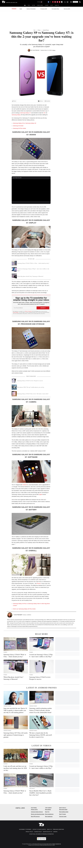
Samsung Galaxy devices (37, 811)
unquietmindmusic (33, 626)
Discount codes (62, 816)
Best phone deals (63, 809)
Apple (40, 494)
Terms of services (28, 311)
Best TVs (47, 811)
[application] (31, 190)
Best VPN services (35, 816)
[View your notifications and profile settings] (71, 2)
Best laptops (48, 809)
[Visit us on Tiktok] (62, 2)
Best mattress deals (63, 811)
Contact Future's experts (39, 829)
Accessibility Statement (25, 829)
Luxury (46, 5)
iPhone (39, 583)
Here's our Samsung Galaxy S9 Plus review (24, 609)
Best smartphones (49, 814)
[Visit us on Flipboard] (59, 2)
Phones (39, 30)
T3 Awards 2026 (43, 8)
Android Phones (46, 30)
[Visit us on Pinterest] (53, 2)
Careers (55, 831)
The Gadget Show (55, 8)
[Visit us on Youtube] (55, 2)
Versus (54, 50)
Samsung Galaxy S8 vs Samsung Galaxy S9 (24, 123)
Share (15, 101)
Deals (21, 8)
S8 (44, 112)
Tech (29, 5)
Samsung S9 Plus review (19, 128)
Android (25, 484)
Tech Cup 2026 (67, 8)
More (56, 5)
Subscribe (75, 1)
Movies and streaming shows (37, 814)
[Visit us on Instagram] (57, 2)
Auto (51, 5)
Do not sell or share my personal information (41, 834)
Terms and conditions (58, 829)
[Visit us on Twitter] (50, 2)
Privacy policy (29, 831)
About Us (49, 829)
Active (33, 5)
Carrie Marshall (35, 50)
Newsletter (48, 101)
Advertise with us (47, 831)
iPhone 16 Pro (34, 809)
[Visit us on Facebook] (48, 2)
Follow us (41, 101)
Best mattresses (48, 816)
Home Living (40, 5)
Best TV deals (62, 814)
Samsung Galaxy (16, 114)
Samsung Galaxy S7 (25, 112)
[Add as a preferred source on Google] (41, 838)
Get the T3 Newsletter (31, 8)
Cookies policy (38, 831)
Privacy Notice (15, 312)
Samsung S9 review (18, 125)
